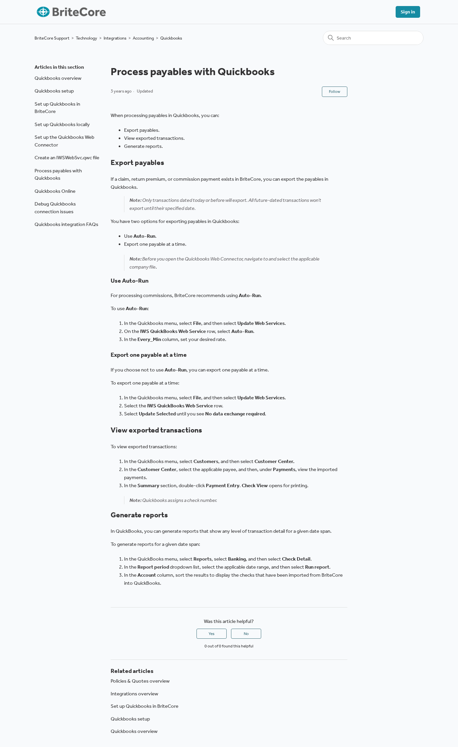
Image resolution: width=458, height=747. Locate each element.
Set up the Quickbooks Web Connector (64, 141)
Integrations (115, 38)
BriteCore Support (52, 38)
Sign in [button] (408, 12)
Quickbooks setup (54, 91)
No (246, 633)
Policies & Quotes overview (140, 681)
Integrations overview (134, 694)
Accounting (143, 38)
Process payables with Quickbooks (58, 174)
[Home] (71, 12)
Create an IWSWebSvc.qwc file (67, 158)
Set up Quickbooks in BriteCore (57, 108)
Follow (334, 91)
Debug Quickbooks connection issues (55, 208)
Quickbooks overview (58, 78)
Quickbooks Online (55, 191)
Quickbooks (171, 38)
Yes (212, 633)
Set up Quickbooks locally (62, 124)
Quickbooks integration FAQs (66, 224)
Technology (86, 38)
